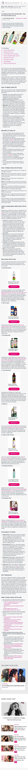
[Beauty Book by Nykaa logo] (2, 3)
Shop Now (13, 286)
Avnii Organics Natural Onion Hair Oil (12, 610)
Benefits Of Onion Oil (8, 52)
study (2, 213)
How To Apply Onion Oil (9, 50)
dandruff (10, 154)
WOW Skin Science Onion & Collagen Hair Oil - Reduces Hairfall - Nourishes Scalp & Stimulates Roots (13, 624)
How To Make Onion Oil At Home (11, 53)
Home (2, 6)
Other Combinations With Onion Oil (11, 55)
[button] (12, 3)
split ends (12, 139)
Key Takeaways (7, 61)
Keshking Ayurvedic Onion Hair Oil (14, 427)
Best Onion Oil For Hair (9, 57)
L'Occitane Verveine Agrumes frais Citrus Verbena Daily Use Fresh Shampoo (13, 645)
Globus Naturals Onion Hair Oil (10, 608)
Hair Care (10, 6)
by (7, 18)
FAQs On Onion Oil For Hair (10, 63)
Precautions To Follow (8, 59)
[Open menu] (25, 3)
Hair (6, 6)
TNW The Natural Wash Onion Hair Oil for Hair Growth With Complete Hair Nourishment (13, 603)
